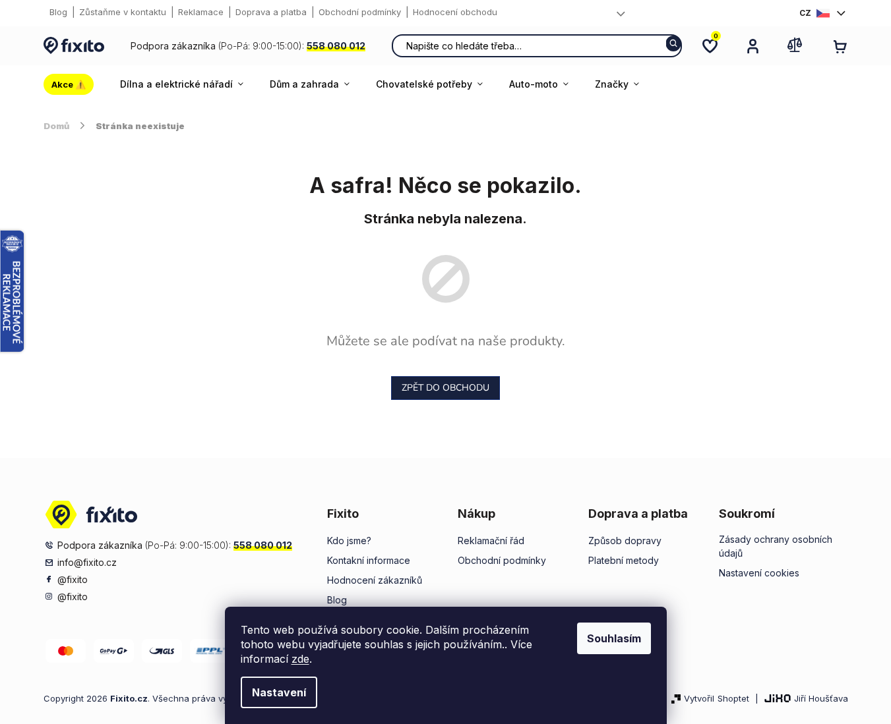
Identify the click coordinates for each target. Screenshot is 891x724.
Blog (58, 12)
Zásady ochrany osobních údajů (775, 546)
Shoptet (733, 698)
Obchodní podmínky (360, 12)
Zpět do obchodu (445, 387)
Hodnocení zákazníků (374, 580)
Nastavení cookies (759, 572)
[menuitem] (75, 84)
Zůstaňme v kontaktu (122, 12)
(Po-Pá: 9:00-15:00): (248, 45)
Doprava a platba (271, 12)
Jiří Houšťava (821, 698)
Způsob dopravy (624, 540)
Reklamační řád (491, 540)
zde (300, 658)
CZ (805, 13)
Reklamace (201, 12)
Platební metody (623, 560)
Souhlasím (614, 638)
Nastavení (279, 692)
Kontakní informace (368, 560)
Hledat (673, 43)
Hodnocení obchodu (455, 12)
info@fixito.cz (87, 562)
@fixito (72, 579)
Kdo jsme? (349, 540)
